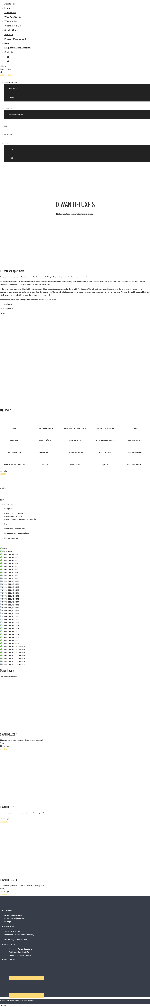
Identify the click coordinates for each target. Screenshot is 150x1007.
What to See (10, 12)
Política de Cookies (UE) (19, 952)
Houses (7, 8)
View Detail (4, 749)
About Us (8, 34)
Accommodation (11, 83)
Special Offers (11, 30)
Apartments (9, 3)
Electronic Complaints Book (20, 955)
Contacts (8, 52)
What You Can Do (13, 17)
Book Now (3, 474)
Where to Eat (10, 21)
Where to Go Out (12, 25)
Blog (6, 43)
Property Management (15, 39)
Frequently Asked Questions (17, 47)
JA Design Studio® (27, 1000)
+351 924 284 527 (7, 75)
